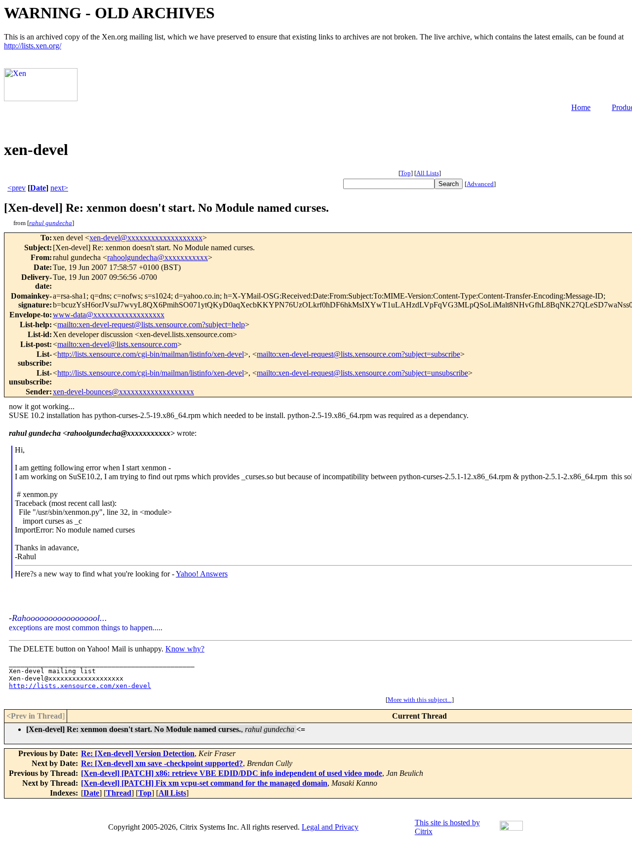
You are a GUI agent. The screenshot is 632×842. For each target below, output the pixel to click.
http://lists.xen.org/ (32, 45)
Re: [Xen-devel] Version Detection (138, 753)
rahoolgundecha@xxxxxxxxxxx (157, 257)
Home (581, 107)
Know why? (184, 649)
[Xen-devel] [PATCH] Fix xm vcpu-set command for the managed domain (204, 783)
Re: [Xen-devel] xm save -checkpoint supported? (162, 763)
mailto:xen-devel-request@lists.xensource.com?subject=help (151, 324)
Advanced (480, 184)
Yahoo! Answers (202, 574)
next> (59, 188)
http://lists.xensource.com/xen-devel (80, 685)
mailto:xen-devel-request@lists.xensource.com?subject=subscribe (358, 354)
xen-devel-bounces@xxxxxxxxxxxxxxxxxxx (123, 391)
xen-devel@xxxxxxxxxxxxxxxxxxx (145, 237)
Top (405, 173)
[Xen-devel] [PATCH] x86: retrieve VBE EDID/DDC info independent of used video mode (231, 773)
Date (38, 188)
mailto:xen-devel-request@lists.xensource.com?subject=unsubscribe (362, 373)
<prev (16, 188)
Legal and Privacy (330, 827)
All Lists (427, 173)
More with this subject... (420, 699)
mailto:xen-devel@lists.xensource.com (117, 344)
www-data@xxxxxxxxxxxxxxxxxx (108, 314)
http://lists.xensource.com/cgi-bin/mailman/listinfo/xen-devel (150, 354)
